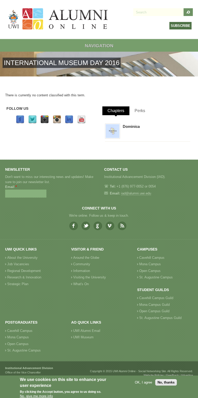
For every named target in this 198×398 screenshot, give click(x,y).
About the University (22, 258)
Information (81, 271)
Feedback (172, 375)
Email (11, 187)
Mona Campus (150, 264)
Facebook (73, 226)
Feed (122, 226)
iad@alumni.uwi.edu (136, 193)
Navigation (99, 45)
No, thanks (166, 382)
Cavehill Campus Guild (156, 298)
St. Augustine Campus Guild (160, 318)
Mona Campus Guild (154, 305)
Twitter (85, 226)
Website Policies (154, 375)
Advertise (187, 375)
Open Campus (150, 271)
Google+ (98, 226)
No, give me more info (36, 396)
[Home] (58, 19)
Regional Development (24, 271)
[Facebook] (20, 122)
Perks (140, 110)
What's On (81, 284)
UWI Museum (83, 337)
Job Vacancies (18, 264)
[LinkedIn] (69, 122)
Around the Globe (86, 258)
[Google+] (44, 122)
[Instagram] (57, 122)
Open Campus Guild (154, 311)
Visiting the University (89, 277)
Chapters (116, 110)
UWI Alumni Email (86, 331)
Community (81, 264)
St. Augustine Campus (156, 277)
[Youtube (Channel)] (81, 122)
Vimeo (110, 226)
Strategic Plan (17, 284)
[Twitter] (32, 122)
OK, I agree (143, 382)
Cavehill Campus (151, 258)
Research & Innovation (24, 277)
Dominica (131, 126)
